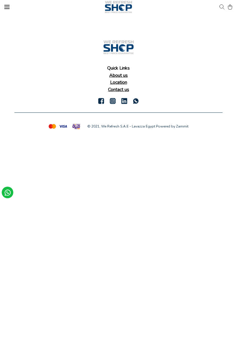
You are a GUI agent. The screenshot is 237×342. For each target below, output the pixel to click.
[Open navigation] (7, 7)
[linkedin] (124, 101)
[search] (222, 7)
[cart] (230, 7)
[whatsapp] (136, 101)
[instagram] (113, 101)
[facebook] (101, 101)
